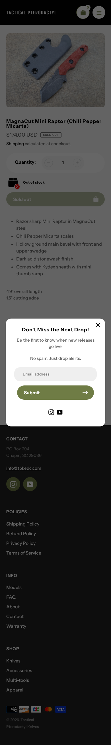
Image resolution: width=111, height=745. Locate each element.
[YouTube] (60, 411)
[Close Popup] (98, 325)
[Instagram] (51, 411)
